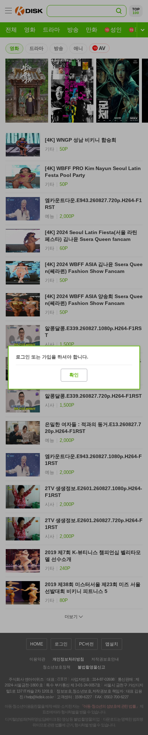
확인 (74, 375)
